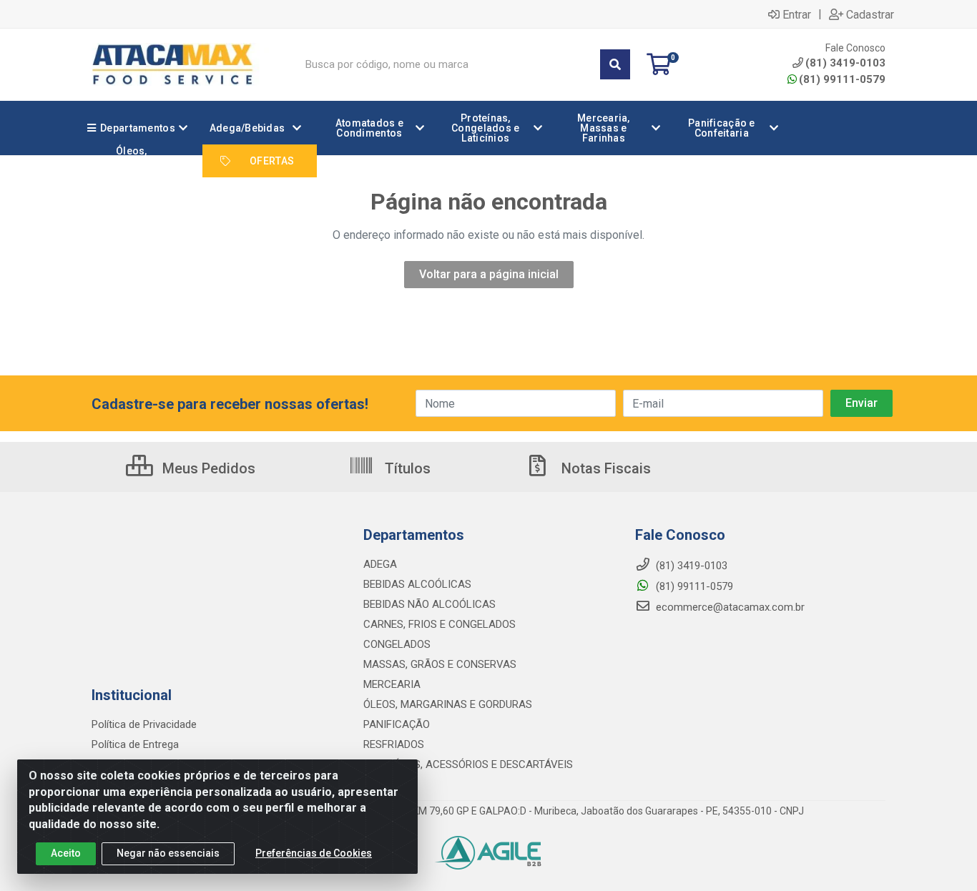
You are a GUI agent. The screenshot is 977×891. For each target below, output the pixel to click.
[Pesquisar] (615, 64)
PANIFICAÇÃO (396, 724)
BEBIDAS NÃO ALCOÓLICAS (429, 604)
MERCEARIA (392, 684)
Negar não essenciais (168, 853)
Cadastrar (870, 14)
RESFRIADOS (393, 744)
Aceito (66, 853)
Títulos (406, 468)
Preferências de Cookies (313, 853)
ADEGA (380, 564)
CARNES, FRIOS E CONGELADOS (439, 624)
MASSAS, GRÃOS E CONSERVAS (439, 664)
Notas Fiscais (604, 468)
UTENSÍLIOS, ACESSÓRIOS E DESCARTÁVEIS (468, 764)
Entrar (796, 14)
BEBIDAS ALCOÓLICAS (417, 584)
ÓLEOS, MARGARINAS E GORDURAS (447, 704)
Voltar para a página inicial (489, 274)
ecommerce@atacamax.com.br (729, 607)
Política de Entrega (135, 744)
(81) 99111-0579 (842, 79)
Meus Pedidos (207, 468)
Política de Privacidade (144, 724)
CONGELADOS (397, 644)
